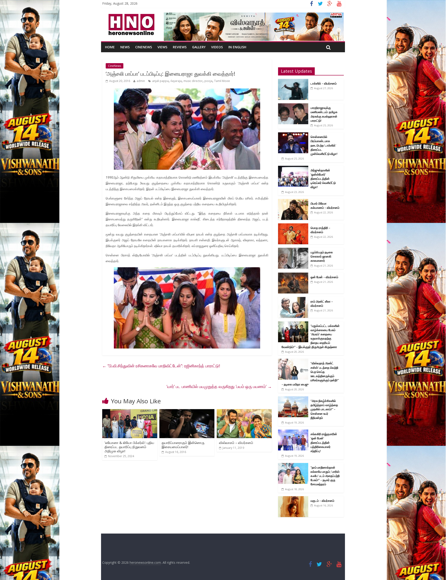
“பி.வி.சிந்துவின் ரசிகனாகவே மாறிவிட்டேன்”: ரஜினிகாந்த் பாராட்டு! (161, 365)
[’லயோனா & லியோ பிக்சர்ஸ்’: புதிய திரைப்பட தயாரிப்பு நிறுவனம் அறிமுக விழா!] (129, 411)
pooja (208, 81)
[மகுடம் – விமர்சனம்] (293, 498)
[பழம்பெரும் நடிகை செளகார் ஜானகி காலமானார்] (293, 250)
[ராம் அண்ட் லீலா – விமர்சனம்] (293, 299)
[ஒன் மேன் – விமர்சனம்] (293, 275)
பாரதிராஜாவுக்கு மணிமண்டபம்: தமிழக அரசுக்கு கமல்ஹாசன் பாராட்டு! (324, 114)
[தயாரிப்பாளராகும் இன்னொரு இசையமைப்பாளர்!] (186, 411)
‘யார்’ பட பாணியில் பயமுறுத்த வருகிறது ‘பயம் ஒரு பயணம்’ (219, 386)
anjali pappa (160, 81)
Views (162, 47)
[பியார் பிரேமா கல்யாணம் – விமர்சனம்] (293, 201)
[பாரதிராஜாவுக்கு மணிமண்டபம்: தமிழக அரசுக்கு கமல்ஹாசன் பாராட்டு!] (293, 106)
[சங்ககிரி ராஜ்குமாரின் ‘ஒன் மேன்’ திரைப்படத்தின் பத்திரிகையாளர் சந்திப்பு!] (293, 432)
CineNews (143, 47)
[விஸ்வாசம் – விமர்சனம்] (244, 411)
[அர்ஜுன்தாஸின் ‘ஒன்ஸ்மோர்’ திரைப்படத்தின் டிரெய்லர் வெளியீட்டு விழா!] (293, 168)
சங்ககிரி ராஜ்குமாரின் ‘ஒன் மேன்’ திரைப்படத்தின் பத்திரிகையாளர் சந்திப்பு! (324, 442)
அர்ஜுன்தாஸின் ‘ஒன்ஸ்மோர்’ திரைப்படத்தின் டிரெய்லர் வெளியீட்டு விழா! (323, 178)
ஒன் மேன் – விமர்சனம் (324, 277)
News (125, 47)
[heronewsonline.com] (130, 15)
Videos (217, 47)
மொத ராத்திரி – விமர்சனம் (320, 230)
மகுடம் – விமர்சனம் (322, 501)
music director (193, 81)
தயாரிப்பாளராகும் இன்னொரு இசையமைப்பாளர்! (183, 444)
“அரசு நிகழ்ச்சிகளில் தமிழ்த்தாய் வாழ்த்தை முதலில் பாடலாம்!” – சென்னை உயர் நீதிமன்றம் (324, 409)
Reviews (180, 47)
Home (110, 47)
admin (141, 81)
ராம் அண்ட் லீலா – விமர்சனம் (322, 303)
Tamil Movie (222, 81)
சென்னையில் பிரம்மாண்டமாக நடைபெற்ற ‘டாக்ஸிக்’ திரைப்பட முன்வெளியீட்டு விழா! (324, 145)
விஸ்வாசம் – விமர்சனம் (236, 442)
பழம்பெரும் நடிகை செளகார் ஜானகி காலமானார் (322, 256)
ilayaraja (176, 81)
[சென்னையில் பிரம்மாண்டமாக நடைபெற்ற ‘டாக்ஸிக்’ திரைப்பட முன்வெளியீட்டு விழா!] (293, 135)
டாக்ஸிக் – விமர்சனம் (324, 83)
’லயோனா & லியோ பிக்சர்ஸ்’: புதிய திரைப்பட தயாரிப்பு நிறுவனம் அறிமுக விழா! (129, 446)
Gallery (199, 47)
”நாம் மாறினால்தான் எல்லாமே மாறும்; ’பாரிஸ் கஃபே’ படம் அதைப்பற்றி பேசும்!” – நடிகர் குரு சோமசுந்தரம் (325, 475)
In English (237, 47)
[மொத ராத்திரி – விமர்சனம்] (293, 226)
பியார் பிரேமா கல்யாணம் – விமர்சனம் (325, 205)
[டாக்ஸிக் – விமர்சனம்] (293, 81)
